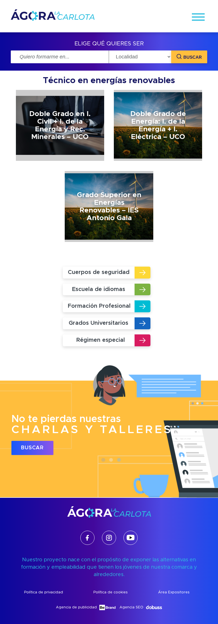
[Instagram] (109, 538)
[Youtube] (130, 538)
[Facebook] (87, 538)
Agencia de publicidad (76, 607)
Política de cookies (110, 592)
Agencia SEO (131, 607)
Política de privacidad (43, 592)
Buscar (32, 447)
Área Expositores (174, 592)
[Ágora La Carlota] (53, 19)
